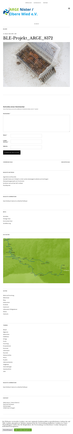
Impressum (28, 2)
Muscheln (5, 353)
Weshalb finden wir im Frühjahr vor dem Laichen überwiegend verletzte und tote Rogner (25, 179)
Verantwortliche (7, 369)
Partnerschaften (7, 355)
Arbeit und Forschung (8, 295)
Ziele (4, 371)
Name (5, 135)
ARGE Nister (6, 297)
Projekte (5, 360)
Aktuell (5, 329)
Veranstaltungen (7, 366)
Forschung (6, 343)
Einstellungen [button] (7, 430)
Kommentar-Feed (7, 221)
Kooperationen (7, 346)
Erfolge (5, 339)
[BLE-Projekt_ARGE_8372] (36, 86)
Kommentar (6, 113)
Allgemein (5, 332)
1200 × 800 (13, 33)
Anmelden (5, 216)
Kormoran (5, 348)
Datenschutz (37, 2)
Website (5, 146)
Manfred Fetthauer (22, 201)
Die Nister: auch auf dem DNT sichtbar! (13, 183)
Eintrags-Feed (6, 218)
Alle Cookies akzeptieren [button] (23, 430)
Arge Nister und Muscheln (9, 177)
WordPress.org (7, 223)
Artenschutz (6, 334)
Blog (4, 300)
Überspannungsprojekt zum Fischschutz (13, 181)
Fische (4, 341)
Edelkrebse (6, 336)
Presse (4, 357)
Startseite (5, 314)
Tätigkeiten (6, 364)
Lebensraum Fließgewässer (10, 309)
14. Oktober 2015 (7, 33)
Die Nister (5, 304)
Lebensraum (6, 350)
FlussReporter (6, 185)
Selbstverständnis (8, 362)
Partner (45, 2)
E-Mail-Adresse (5, 141)
